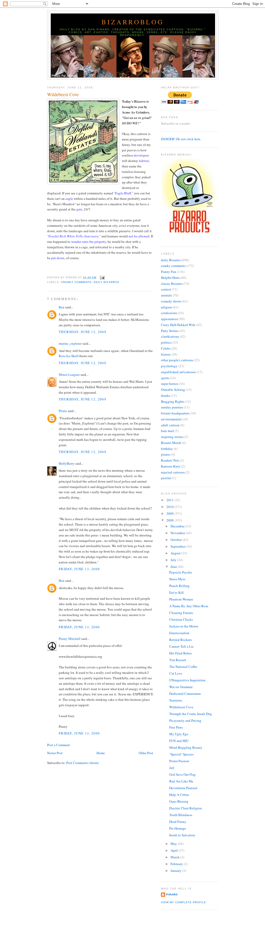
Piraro (63, 410)
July (174, 559)
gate (79, 209)
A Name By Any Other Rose (188, 606)
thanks (165, 395)
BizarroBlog (132, 21)
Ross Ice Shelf (68, 356)
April (175, 850)
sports (165, 378)
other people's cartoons (177, 360)
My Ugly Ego (178, 734)
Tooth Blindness (180, 814)
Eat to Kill (176, 592)
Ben (61, 307)
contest (166, 289)
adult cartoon (170, 425)
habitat (144, 160)
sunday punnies (172, 407)
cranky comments (76, 282)
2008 (170, 520)
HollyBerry (67, 463)
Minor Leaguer (69, 374)
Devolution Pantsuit (183, 788)
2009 (170, 513)
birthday (167, 448)
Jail (171, 767)
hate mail (167, 430)
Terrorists (175, 700)
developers (141, 155)
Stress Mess (177, 579)
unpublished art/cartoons (178, 372)
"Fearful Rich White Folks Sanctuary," (74, 236)
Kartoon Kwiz (170, 466)
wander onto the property (88, 241)
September (178, 546)
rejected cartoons (173, 472)
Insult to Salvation (182, 835)
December (178, 526)
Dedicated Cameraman (185, 693)
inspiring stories (172, 436)
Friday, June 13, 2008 (79, 569)
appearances (169, 318)
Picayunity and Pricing (185, 720)
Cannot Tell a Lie (181, 646)
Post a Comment (58, 745)
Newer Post (55, 753)
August (176, 553)
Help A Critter (179, 794)
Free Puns (176, 727)
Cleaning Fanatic (181, 612)
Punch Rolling (179, 585)
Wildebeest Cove (63, 94)
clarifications (170, 336)
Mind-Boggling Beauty (185, 747)
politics (166, 342)
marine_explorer (70, 343)
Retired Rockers (180, 639)
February (177, 863)
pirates (165, 454)
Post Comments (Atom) (82, 762)
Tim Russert (177, 660)
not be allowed (139, 236)
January (176, 870)
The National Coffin (183, 666)
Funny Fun (168, 271)
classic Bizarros (172, 283)
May (174, 843)
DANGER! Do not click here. (181, 139)
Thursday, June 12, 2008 (82, 331)
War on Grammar (181, 686)
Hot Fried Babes (180, 653)
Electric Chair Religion (185, 808)
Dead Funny (177, 821)
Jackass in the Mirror (183, 626)
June (174, 566)
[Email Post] (101, 277)
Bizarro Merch (171, 442)
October (176, 539)
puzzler (166, 478)
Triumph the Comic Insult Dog (190, 713)
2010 (170, 506)
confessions (169, 312)
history (166, 354)
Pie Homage (177, 828)
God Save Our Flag (182, 774)
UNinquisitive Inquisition (187, 680)
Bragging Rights (172, 401)
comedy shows (171, 301)
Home (101, 753)
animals (166, 295)
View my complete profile (183, 902)
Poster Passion (179, 761)
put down (57, 258)
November (178, 533)
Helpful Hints (170, 277)
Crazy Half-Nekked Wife (178, 324)
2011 (170, 500)
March (175, 857)
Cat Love (175, 673)
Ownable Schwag (173, 389)
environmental (171, 419)
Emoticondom (179, 633)
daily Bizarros (106, 282)
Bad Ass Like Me (181, 781)
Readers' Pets (170, 460)
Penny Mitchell (69, 638)
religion (166, 307)
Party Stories (170, 330)
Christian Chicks (181, 619)
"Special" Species (181, 754)
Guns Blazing (178, 801)
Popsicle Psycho (180, 572)
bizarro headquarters (175, 413)
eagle (69, 198)
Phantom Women (181, 599)
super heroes (169, 383)
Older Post (146, 753)
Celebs (166, 348)
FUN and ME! (179, 740)
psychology (169, 366)
